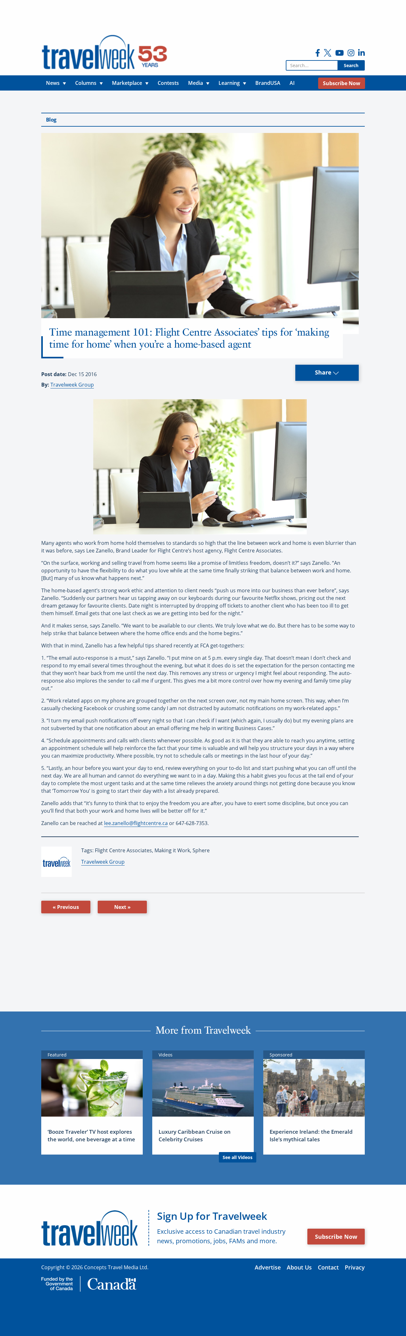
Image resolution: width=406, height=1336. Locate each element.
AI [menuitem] (292, 82)
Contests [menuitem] (168, 82)
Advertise (268, 1267)
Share (324, 372)
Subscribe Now (336, 1236)
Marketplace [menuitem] (127, 82)
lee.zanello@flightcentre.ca (136, 823)
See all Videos (237, 1157)
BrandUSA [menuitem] (267, 82)
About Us (299, 1267)
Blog (51, 119)
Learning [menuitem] (229, 82)
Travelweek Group (72, 384)
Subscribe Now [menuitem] (341, 83)
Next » (122, 907)
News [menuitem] (53, 82)
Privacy (355, 1267)
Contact (328, 1267)
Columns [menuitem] (85, 82)
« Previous (66, 907)
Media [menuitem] (195, 82)
